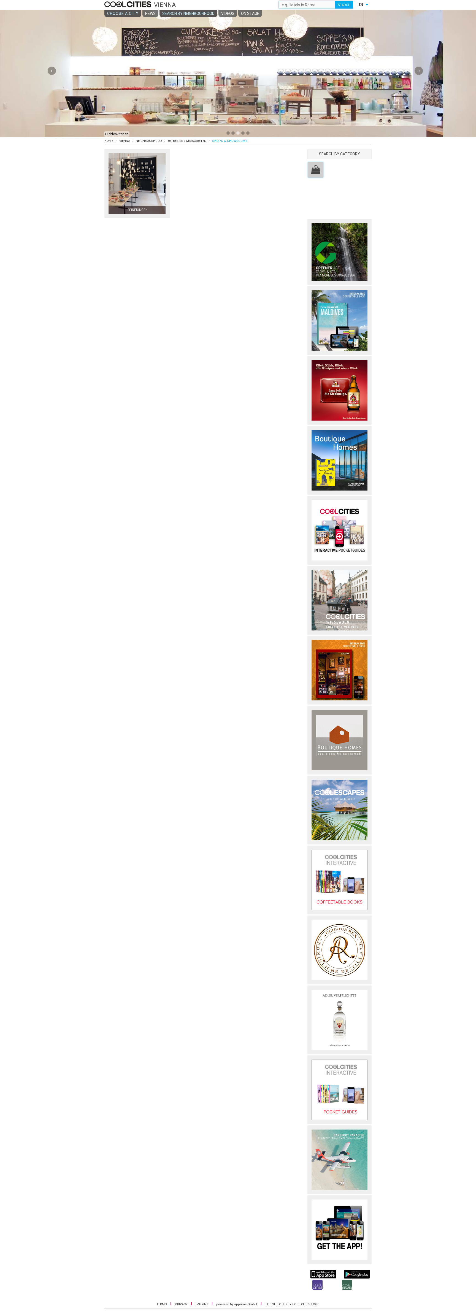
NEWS (150, 13)
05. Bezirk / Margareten (187, 140)
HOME (108, 140)
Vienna (124, 140)
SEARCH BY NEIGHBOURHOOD (188, 13)
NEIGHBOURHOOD (149, 140)
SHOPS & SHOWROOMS (230, 140)
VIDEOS (227, 13)
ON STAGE (250, 13)
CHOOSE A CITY (123, 13)
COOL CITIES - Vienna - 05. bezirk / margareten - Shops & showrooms (128, 4)
